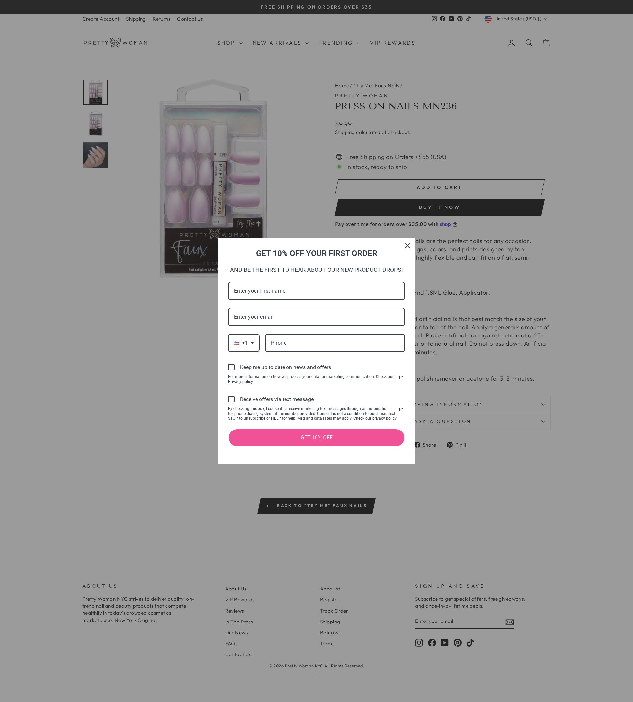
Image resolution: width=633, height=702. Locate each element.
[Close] (407, 246)
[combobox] (244, 343)
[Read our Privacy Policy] (401, 377)
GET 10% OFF (317, 437)
